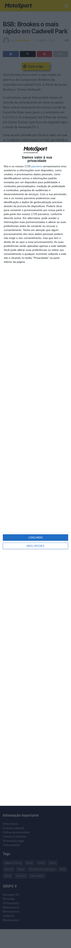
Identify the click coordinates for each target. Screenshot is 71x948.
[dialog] (35, 474)
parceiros (36, 166)
